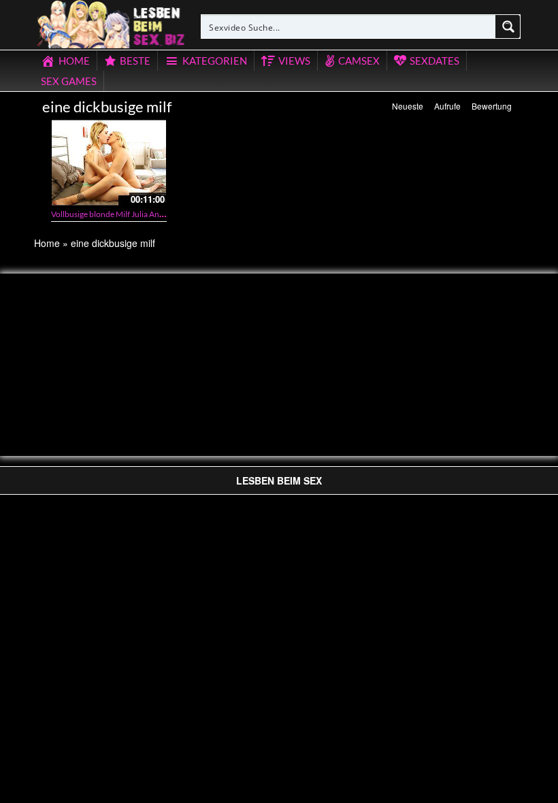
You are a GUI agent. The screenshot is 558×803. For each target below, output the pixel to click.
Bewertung (492, 106)
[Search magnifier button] (508, 26)
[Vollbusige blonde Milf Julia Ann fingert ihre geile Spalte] (109, 162)
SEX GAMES (69, 81)
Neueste (407, 106)
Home (47, 243)
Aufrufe (447, 106)
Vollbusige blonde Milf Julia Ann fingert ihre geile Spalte (148, 214)
